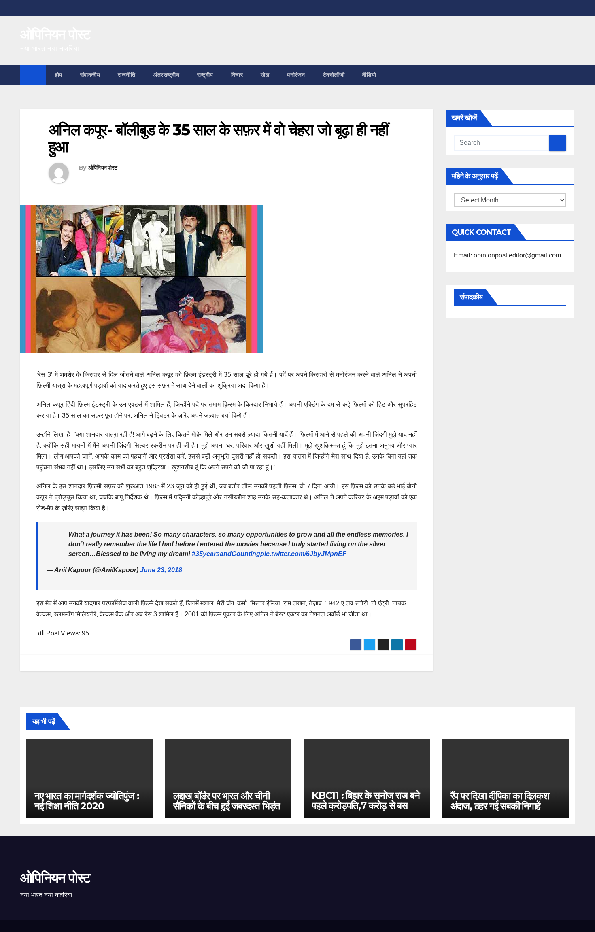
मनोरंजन (296, 75)
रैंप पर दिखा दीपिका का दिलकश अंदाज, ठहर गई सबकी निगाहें (499, 801)
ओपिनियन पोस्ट (55, 34)
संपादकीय (90, 75)
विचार (237, 75)
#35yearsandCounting (226, 553)
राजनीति (126, 75)
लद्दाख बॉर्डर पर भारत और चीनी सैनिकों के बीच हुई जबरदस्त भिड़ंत (226, 801)
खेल (265, 75)
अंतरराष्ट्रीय (166, 75)
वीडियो (369, 75)
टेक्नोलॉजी (334, 75)
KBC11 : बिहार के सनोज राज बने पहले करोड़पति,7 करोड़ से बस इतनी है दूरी (365, 806)
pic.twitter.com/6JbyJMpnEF (303, 553)
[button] (569, 74)
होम (58, 75)
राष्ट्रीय (205, 75)
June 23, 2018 (161, 570)
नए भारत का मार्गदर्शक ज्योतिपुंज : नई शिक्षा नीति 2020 (86, 801)
